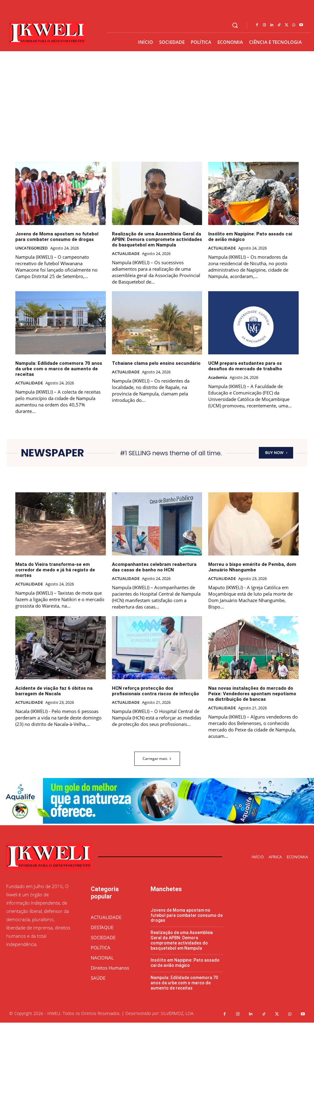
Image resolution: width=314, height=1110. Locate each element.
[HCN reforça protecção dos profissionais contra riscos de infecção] (157, 647)
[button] (235, 25)
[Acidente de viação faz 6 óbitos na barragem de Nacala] (60, 647)
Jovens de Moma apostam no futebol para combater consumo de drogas (56, 236)
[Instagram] (264, 25)
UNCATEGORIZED (31, 248)
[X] (286, 25)
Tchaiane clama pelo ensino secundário (156, 363)
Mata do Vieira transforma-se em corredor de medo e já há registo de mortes (55, 570)
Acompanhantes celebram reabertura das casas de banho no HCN (154, 567)
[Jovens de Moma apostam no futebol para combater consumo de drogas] (60, 193)
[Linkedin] (271, 25)
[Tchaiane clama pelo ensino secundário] (157, 322)
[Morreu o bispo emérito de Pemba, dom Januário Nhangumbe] (253, 523)
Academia (217, 377)
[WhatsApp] (293, 25)
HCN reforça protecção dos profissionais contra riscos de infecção (155, 690)
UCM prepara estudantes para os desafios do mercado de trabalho (245, 366)
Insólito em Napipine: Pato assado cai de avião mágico (185, 963)
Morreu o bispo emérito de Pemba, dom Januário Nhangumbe (252, 567)
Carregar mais (155, 758)
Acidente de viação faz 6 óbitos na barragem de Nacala (54, 690)
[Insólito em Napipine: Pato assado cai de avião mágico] (253, 193)
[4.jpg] (157, 822)
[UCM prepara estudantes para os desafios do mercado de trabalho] (253, 322)
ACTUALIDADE (126, 253)
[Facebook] (257, 25)
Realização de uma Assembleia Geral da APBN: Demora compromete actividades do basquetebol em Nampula (157, 239)
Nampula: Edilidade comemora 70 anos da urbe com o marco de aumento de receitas (58, 368)
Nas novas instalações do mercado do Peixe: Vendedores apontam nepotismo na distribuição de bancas (252, 693)
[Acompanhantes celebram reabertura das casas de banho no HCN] (157, 523)
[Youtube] (301, 25)
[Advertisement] (157, 1065)
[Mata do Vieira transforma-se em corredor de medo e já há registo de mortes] (60, 523)
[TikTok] (279, 25)
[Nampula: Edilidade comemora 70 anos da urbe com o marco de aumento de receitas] (60, 322)
